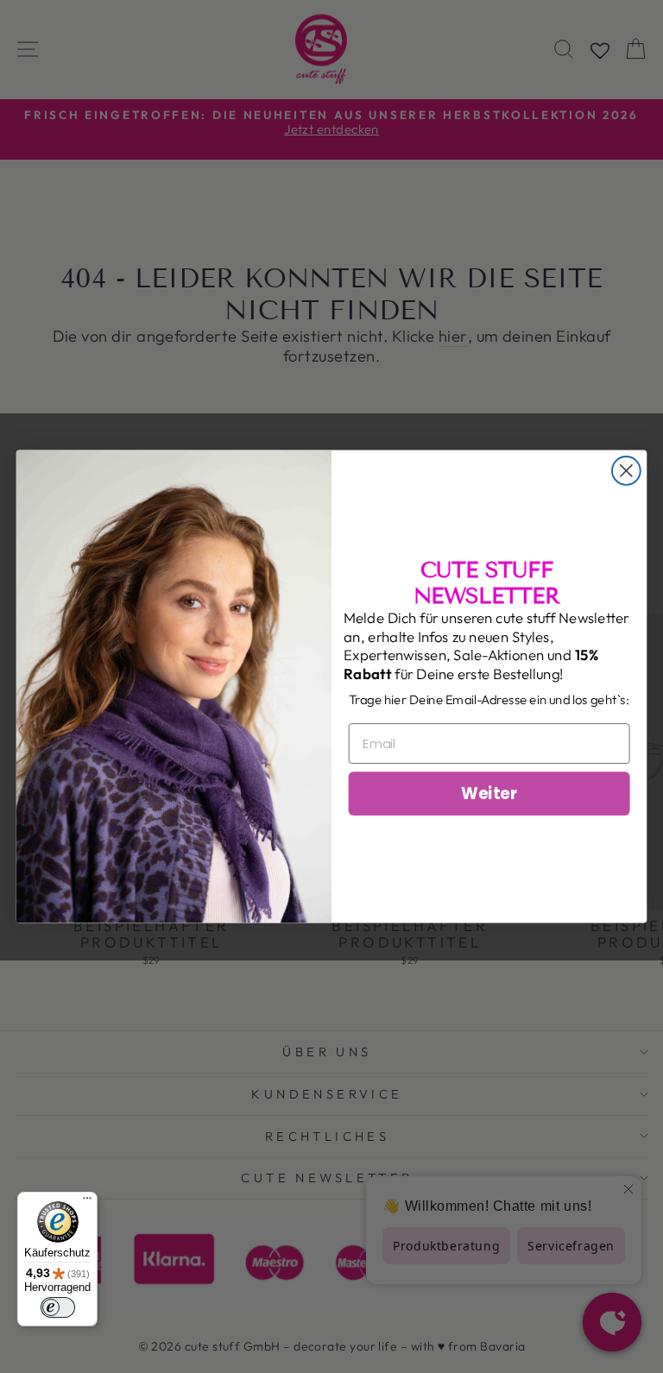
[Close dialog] (626, 471)
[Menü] (87, 1202)
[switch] (58, 1307)
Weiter (489, 794)
